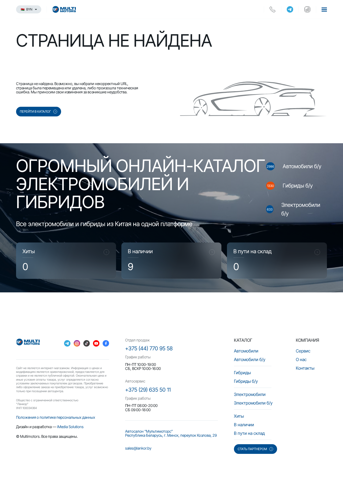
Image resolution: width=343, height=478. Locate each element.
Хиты (239, 416)
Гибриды (242, 372)
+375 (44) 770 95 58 (149, 348)
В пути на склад (249, 433)
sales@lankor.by (138, 448)
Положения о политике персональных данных (55, 417)
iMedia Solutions (70, 426)
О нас (301, 359)
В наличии (244, 424)
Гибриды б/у (246, 381)
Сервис (303, 351)
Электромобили (250, 394)
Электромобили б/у (253, 403)
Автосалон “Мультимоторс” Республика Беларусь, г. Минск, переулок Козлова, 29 (171, 433)
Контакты (305, 368)
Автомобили (246, 351)
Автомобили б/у (249, 359)
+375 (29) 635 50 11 (148, 390)
